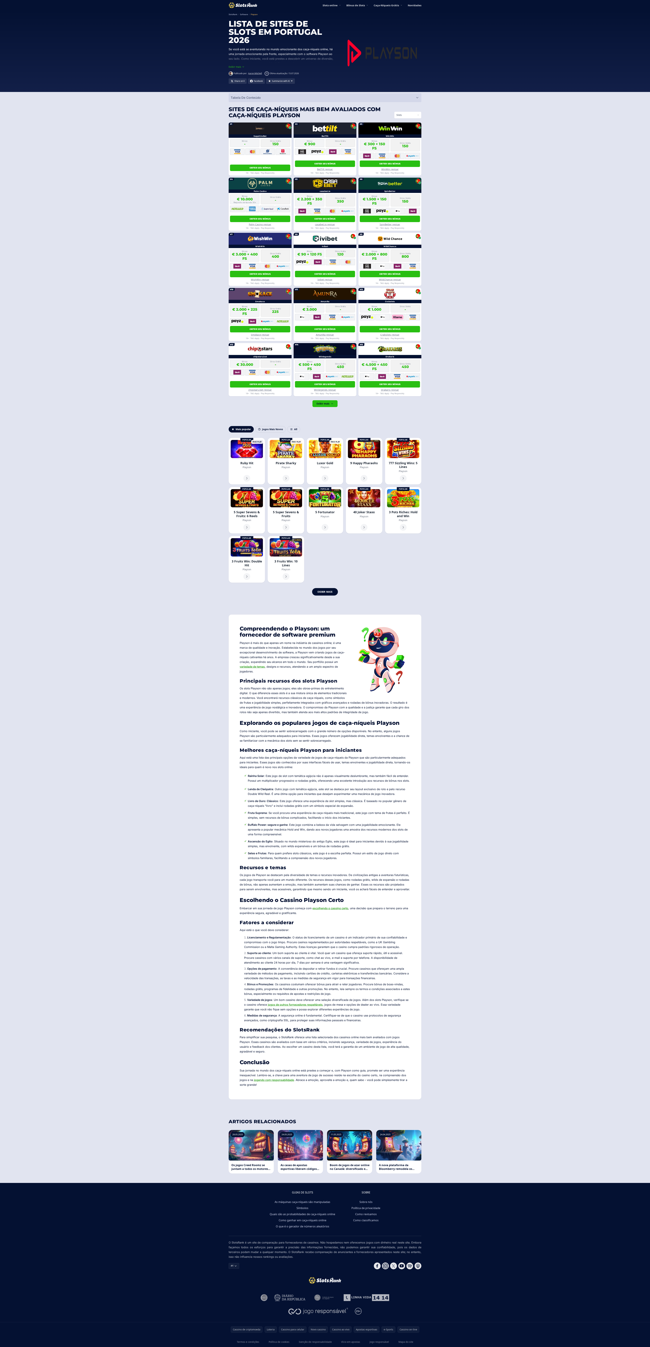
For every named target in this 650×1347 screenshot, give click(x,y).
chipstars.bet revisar (260, 389)
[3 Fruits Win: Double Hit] (247, 559)
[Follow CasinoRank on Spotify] (409, 1266)
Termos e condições (248, 1341)
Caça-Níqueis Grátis (386, 5)
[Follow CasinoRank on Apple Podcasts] (418, 1266)
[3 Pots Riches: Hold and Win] (403, 510)
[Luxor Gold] (325, 461)
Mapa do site (405, 1341)
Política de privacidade (365, 1208)
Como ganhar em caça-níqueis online (302, 1220)
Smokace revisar (260, 334)
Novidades (414, 5)
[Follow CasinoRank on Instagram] (385, 1266)
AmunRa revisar (325, 334)
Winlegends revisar (325, 389)
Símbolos (302, 1208)
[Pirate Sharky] (286, 461)
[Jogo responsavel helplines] (318, 1311)
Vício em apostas (350, 1341)
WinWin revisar (390, 169)
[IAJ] (324, 1297)
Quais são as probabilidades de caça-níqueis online (302, 1214)
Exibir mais (323, 403)
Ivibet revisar (325, 279)
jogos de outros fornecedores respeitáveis (295, 1004)
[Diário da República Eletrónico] (289, 1297)
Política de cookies (279, 1341)
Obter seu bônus (260, 167)
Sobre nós (365, 1202)
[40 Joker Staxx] (364, 510)
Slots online (330, 5)
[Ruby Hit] (247, 461)
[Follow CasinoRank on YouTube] (401, 1266)
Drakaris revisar (390, 389)
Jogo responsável (379, 1341)
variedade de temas (252, 666)
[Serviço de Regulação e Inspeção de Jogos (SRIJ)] (264, 1297)
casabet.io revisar (325, 224)
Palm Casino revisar (260, 224)
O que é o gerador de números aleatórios (302, 1226)
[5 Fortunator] (325, 510)
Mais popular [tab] (243, 429)
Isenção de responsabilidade (315, 1341)
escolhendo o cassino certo (330, 908)
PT (232, 1265)
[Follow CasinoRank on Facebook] (377, 1266)
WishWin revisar (260, 279)
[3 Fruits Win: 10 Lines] (286, 559)
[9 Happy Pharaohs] (364, 461)
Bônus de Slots (355, 5)
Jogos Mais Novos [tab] (272, 429)
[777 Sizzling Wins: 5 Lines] (403, 461)
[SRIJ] (366, 1297)
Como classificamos (366, 1220)
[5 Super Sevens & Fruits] (286, 510)
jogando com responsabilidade (274, 1080)
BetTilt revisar (325, 169)
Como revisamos (366, 1214)
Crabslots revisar (389, 334)
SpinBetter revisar (390, 224)
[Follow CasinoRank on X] (393, 1266)
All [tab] (295, 429)
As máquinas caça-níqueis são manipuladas (302, 1202)
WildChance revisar (390, 279)
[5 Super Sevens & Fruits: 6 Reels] (247, 510)
